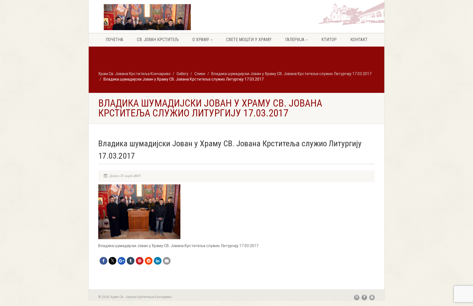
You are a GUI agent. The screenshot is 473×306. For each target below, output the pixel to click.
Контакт (359, 39)
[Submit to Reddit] (148, 261)
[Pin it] (139, 261)
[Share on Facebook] (103, 261)
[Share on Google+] (121, 261)
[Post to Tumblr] (130, 261)
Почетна (114, 39)
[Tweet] (112, 261)
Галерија (294, 39)
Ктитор (329, 39)
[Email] (167, 261)
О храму (200, 39)
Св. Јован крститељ (158, 39)
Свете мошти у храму (249, 39)
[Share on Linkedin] (157, 261)
